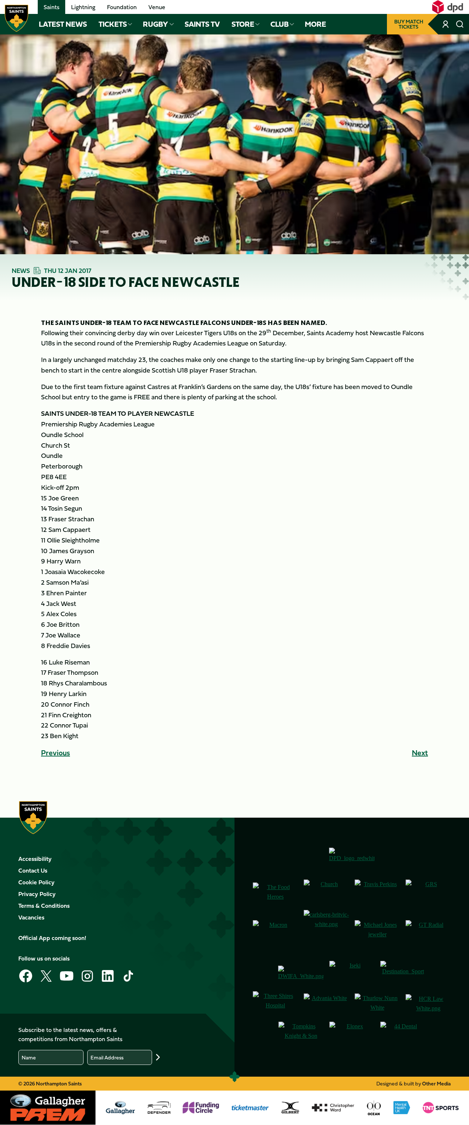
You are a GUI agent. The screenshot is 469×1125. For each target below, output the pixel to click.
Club (279, 24)
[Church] (326, 892)
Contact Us (32, 870)
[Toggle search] (460, 24)
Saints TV (202, 24)
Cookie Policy (36, 882)
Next (420, 752)
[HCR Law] (428, 1003)
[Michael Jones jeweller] (377, 932)
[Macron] (275, 932)
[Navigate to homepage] (16, 18)
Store (243, 24)
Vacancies (31, 917)
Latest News (63, 24)
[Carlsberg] (326, 932)
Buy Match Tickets (408, 24)
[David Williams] (301, 973)
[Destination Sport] (402, 973)
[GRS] (428, 892)
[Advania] (326, 1003)
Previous (55, 752)
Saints (51, 7)
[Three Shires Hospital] (275, 1003)
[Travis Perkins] (377, 892)
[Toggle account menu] (446, 24)
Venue (156, 7)
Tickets (113, 24)
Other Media (436, 1083)
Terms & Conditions (44, 905)
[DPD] (351, 858)
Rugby (155, 24)
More (315, 24)
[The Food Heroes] (275, 891)
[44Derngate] (402, 1034)
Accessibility (35, 859)
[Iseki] (351, 973)
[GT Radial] (428, 932)
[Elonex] (351, 1034)
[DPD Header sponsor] (447, 7)
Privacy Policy (37, 894)
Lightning (83, 7)
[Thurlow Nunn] (377, 1003)
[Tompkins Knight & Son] (301, 1034)
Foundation (122, 7)
